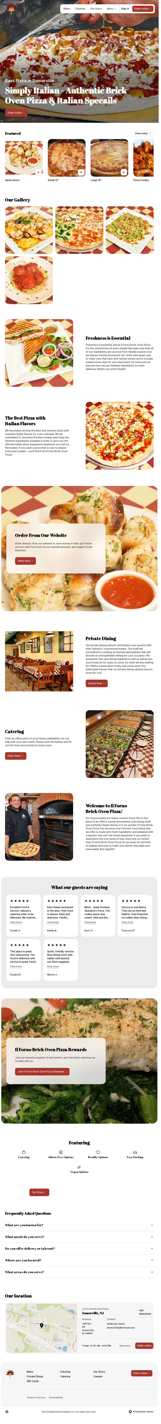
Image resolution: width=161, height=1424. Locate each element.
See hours (124, 1345)
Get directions (145, 1312)
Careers (98, 1376)
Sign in (125, 8)
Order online (144, 1345)
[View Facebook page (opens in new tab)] (7, 1412)
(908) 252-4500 (116, 1324)
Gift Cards (33, 1381)
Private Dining (35, 1376)
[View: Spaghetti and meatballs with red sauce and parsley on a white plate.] (29, 280)
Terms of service (36, 1397)
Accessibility (56, 1397)
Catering (80, 8)
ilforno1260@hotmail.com (121, 1327)
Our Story (96, 8)
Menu (67, 8)
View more (16, 922)
